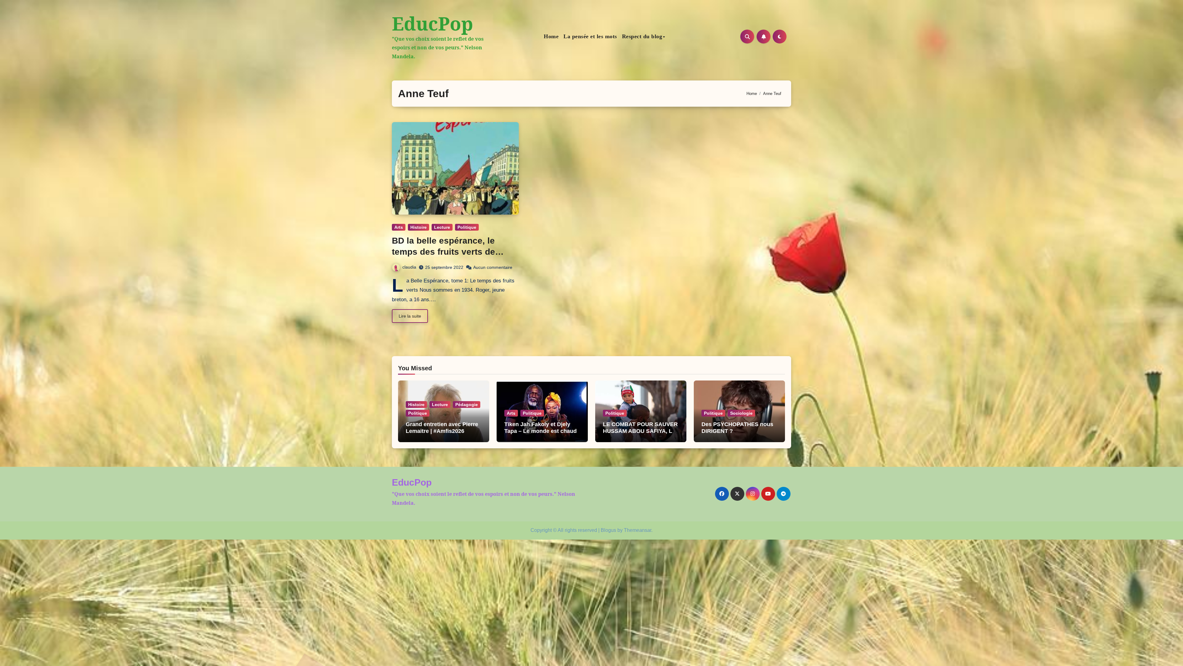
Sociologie (741, 413)
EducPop (432, 23)
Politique (466, 227)
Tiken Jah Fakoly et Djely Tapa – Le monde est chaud (540, 427)
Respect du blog (642, 36)
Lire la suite (410, 316)
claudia (409, 267)
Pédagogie (466, 404)
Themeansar (637, 530)
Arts (398, 227)
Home (551, 36)
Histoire (418, 227)
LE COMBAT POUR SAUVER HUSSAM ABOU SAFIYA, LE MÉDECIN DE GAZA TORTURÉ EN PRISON (640, 434)
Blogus (608, 530)
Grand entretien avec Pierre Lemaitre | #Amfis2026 (442, 427)
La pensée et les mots (590, 36)
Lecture (442, 227)
